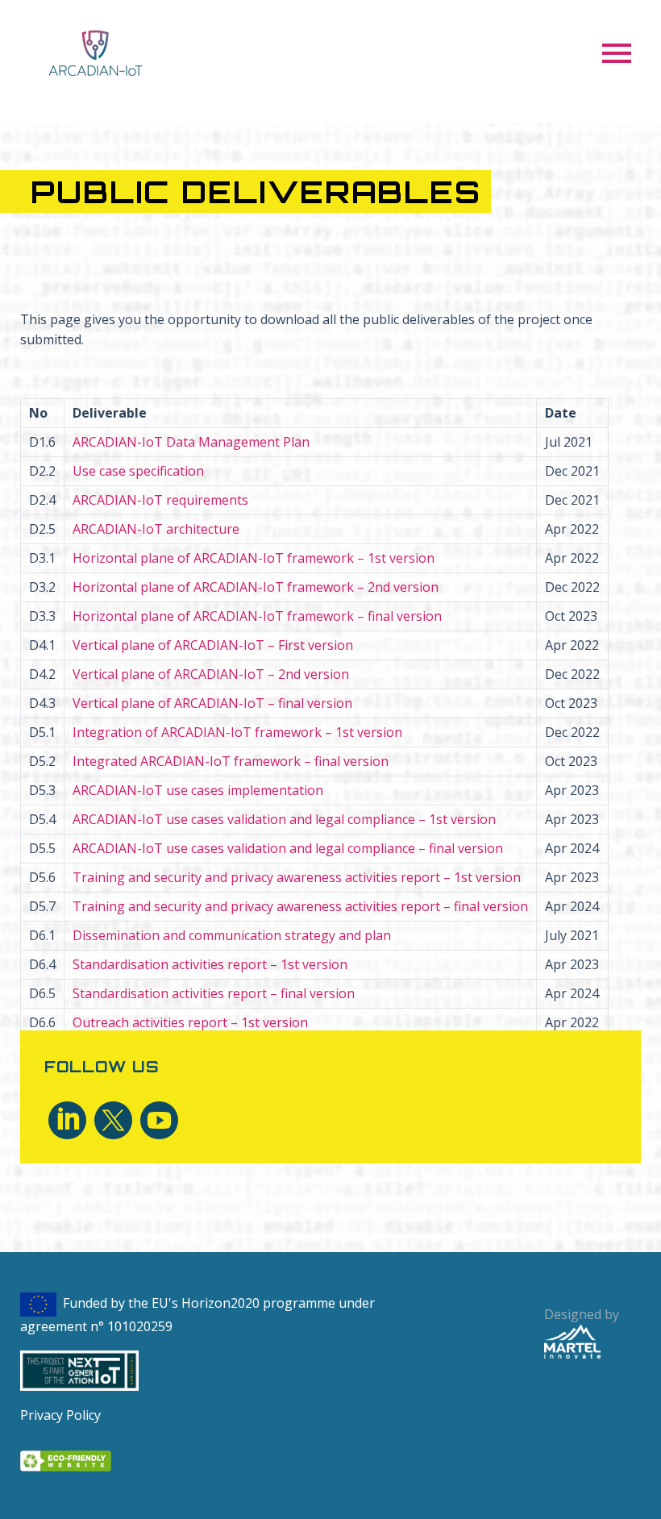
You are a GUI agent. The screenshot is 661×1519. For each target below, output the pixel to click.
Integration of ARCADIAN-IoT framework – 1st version (237, 732)
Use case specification (138, 471)
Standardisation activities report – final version (214, 993)
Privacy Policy (60, 1415)
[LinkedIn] (67, 1120)
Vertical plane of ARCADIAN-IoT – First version (213, 645)
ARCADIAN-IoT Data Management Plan (191, 442)
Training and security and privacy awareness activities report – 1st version (297, 877)
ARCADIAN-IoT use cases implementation (198, 790)
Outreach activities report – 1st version (190, 1022)
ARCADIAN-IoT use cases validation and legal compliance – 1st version (284, 819)
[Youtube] (159, 1120)
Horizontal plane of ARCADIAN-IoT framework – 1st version (253, 558)
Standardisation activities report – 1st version (210, 964)
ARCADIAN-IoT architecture (156, 529)
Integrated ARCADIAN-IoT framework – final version (231, 761)
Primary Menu (616, 53)
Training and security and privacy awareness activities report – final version (300, 906)
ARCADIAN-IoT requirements (160, 500)
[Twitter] (113, 1120)
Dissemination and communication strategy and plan (232, 935)
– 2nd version (211, 674)
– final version (257, 616)
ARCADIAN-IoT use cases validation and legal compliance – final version (288, 848)
